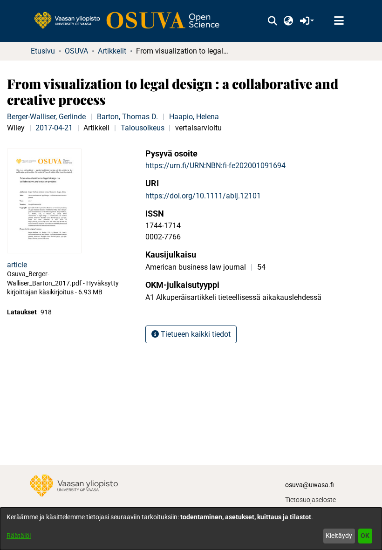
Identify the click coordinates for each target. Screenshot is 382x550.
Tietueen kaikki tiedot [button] (195, 334)
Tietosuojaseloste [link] (310, 499)
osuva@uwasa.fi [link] (309, 485)
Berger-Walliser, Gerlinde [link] (46, 116)
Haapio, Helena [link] (194, 116)
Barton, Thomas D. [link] (127, 116)
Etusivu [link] (43, 51)
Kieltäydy (339, 535)
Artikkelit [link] (112, 51)
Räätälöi (19, 535)
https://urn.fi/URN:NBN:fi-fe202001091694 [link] (215, 165)
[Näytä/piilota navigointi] (339, 21)
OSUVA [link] (76, 51)
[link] (131, 21)
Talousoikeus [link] (142, 127)
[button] (272, 21)
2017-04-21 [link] (54, 127)
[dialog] (191, 529)
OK (365, 535)
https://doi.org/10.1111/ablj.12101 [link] (203, 195)
